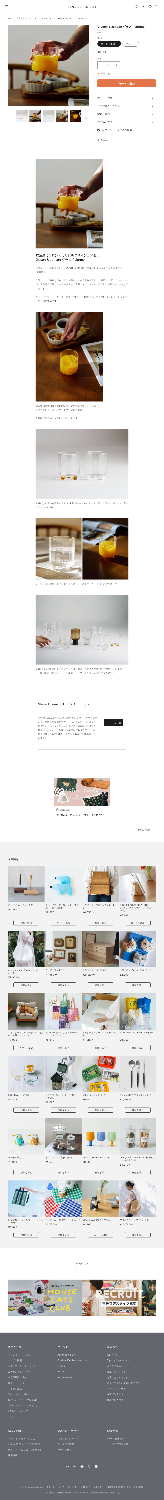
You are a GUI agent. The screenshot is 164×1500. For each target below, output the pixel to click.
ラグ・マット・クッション (22, 1365)
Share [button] (104, 140)
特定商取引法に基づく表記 (119, 1487)
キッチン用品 (15, 1388)
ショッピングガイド (67, 1438)
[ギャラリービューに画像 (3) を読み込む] (49, 116)
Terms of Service (106, 1492)
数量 (99, 58)
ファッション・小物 (18, 1394)
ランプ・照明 (15, 1360)
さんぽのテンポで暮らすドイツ (123, 1382)
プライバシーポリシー (70, 1487)
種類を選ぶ (26, 922)
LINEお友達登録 (115, 1438)
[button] (6, 6)
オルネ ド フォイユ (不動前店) (24, 1444)
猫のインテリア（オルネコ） (23, 1399)
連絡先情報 (138, 1487)
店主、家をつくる (116, 1371)
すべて (11, 1416)
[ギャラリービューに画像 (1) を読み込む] (22, 116)
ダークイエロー (109, 43)
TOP (10, 18)
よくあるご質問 (65, 1444)
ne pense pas (64, 1377)
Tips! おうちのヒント (118, 1360)
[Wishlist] (150, 6)
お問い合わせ (64, 1449)
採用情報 (12, 1455)
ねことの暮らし (115, 1365)
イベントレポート (116, 1388)
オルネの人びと (115, 1399)
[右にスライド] (85, 118)
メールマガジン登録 (117, 1444)
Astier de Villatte (66, 1354)
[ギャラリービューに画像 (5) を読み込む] (76, 116)
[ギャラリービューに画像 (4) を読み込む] (62, 116)
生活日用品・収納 (17, 1377)
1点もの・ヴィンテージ (20, 1411)
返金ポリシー (52, 1487)
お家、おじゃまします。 (120, 1377)
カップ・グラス (44, 18)
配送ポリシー (99, 1487)
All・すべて (113, 1354)
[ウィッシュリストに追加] (13, 899)
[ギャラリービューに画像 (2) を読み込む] (35, 116)
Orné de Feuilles (35, 1487)
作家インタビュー (116, 1394)
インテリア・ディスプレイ (22, 1354)
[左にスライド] (11, 118)
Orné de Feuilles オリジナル (72, 1360)
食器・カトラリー (25, 18)
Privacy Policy (88, 1492)
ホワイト (130, 43)
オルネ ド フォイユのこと (21, 1438)
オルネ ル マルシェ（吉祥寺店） (25, 1449)
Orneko (61, 1365)
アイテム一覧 (113, 722)
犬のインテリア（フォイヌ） (23, 1405)
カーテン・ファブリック (21, 1371)
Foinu (60, 1371)
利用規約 (86, 1487)
